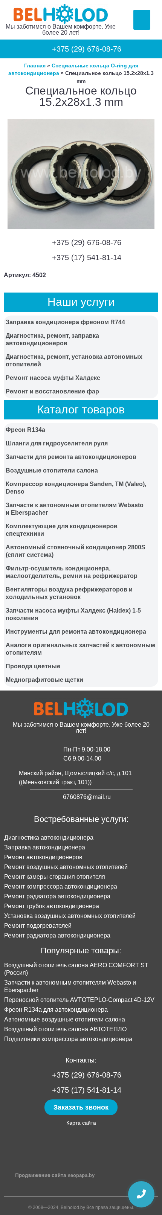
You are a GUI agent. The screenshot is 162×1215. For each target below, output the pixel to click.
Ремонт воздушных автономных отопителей (66, 867)
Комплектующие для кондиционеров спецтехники (62, 530)
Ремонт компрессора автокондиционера (60, 886)
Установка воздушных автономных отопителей (70, 916)
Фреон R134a (25, 430)
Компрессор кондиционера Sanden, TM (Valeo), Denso (76, 488)
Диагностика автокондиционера (48, 837)
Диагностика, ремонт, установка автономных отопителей (74, 360)
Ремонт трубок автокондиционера (51, 906)
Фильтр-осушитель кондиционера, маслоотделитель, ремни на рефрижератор (72, 572)
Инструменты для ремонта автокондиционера (76, 631)
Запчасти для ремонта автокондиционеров (71, 457)
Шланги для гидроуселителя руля (57, 443)
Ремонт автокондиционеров (43, 857)
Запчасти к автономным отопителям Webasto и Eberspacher (75, 509)
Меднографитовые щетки (44, 680)
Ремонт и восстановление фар (52, 391)
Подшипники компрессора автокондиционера (68, 1039)
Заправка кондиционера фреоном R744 (65, 322)
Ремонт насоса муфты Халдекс (53, 378)
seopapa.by (81, 1175)
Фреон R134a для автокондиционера (56, 1009)
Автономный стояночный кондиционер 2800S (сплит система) (75, 551)
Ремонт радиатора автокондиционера (57, 896)
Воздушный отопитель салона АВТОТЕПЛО (65, 1029)
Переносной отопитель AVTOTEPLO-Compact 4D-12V (79, 1000)
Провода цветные (33, 666)
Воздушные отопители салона (52, 470)
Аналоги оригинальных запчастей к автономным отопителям (80, 649)
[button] (141, 20)
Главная (35, 66)
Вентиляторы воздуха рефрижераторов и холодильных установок (69, 593)
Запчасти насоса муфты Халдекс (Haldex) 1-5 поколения (73, 614)
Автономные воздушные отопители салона (64, 1019)
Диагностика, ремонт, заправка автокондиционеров (52, 339)
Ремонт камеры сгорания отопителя (54, 877)
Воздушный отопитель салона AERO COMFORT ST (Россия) (76, 969)
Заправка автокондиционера (44, 847)
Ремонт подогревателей (38, 925)
